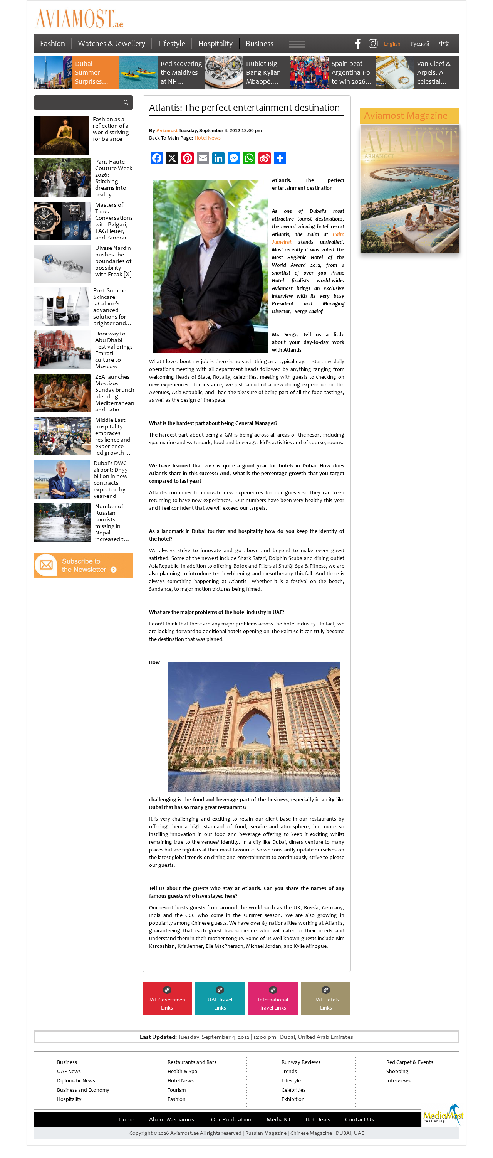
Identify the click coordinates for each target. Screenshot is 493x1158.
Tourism (177, 1090)
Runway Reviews (301, 1062)
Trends (289, 1071)
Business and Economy (83, 1090)
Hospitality (215, 43)
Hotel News (208, 138)
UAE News (69, 1071)
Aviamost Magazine (406, 115)
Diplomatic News (76, 1080)
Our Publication (231, 1119)
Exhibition (293, 1099)
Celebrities (293, 1090)
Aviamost (167, 130)
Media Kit (279, 1119)
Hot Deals (317, 1119)
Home (126, 1119)
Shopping (397, 1071)
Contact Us (359, 1119)
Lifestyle (171, 43)
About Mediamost (172, 1119)
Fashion (52, 43)
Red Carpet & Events (409, 1062)
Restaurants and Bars (192, 1062)
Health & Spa (182, 1071)
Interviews (398, 1080)
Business (259, 43)
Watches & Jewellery (111, 43)
